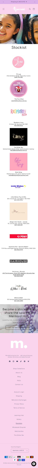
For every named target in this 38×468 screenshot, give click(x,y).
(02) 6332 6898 (18, 300)
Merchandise (19, 431)
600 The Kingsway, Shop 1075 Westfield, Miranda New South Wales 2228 (19, 274)
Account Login (19, 392)
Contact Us (19, 384)
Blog (19, 376)
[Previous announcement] (3, 2)
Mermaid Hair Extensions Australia (18, 463)
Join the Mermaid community (19, 327)
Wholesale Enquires (19, 427)
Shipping (19, 396)
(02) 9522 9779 (18, 249)
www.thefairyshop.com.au (19, 100)
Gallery (19, 419)
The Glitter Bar (19, 435)
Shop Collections (19, 368)
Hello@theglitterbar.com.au (18, 150)
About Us (19, 372)
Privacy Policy (19, 404)
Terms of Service (19, 408)
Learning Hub (19, 415)
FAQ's (19, 380)
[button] (3, 9)
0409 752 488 (18, 77)
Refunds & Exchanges (19, 400)
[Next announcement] (35, 2)
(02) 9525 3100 (18, 276)
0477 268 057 (18, 225)
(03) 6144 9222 (18, 125)
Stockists (19, 423)
